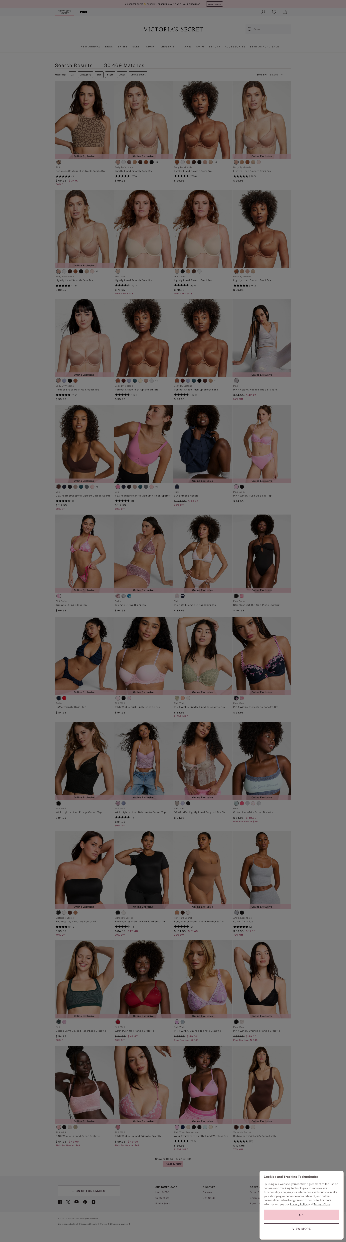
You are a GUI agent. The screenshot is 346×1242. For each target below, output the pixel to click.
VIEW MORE (301, 1228)
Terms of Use (322, 1204)
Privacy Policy (299, 1204)
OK (301, 1215)
